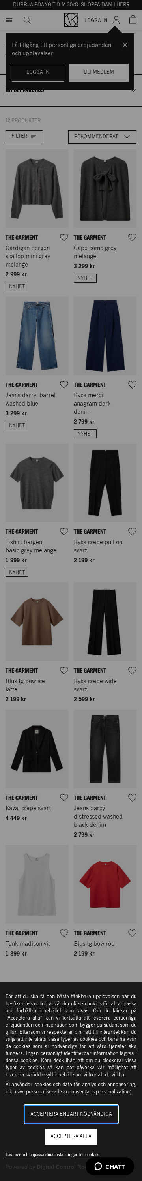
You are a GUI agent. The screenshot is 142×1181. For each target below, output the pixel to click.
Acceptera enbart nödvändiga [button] (71, 1114)
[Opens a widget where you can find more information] (110, 1167)
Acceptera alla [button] (71, 1136)
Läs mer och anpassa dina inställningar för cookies (52, 1154)
